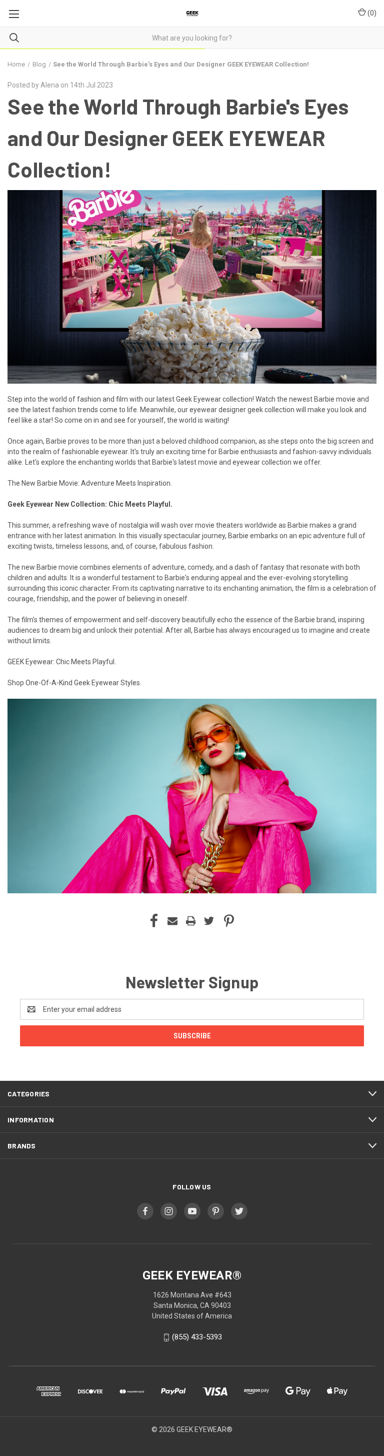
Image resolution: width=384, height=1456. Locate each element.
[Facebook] (154, 921)
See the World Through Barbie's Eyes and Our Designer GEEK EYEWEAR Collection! (178, 138)
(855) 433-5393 (197, 1336)
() (371, 13)
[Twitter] (209, 921)
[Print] (191, 921)
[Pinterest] (229, 921)
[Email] (173, 921)
